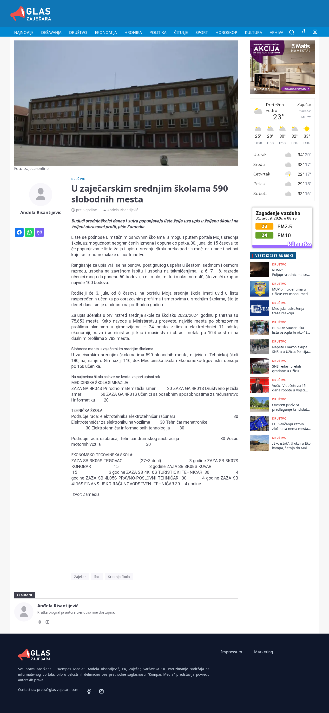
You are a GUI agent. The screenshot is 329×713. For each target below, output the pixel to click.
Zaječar (80, 576)
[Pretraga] (292, 32)
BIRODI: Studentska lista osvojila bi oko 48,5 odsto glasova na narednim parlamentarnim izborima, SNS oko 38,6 (291, 330)
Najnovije (23, 32)
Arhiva (276, 32)
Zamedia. (136, 226)
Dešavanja (51, 32)
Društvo (78, 32)
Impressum (231, 652)
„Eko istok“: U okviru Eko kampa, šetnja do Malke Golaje (291, 445)
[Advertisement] (231, 13)
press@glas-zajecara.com (57, 689)
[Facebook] (303, 32)
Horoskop (226, 32)
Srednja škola (119, 576)
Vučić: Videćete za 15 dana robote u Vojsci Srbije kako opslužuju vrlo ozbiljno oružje (289, 388)
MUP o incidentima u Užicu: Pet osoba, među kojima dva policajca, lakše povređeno (291, 291)
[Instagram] (315, 32)
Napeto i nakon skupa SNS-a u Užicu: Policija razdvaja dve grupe (290, 349)
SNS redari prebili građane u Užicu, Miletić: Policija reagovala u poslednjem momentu (290, 368)
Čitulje (181, 32)
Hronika (133, 32)
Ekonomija (106, 32)
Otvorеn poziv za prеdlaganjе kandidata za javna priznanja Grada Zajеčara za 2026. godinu (290, 407)
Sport (202, 32)
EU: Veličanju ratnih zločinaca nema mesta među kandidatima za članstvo (290, 426)
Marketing (263, 652)
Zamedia (91, 494)
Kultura (253, 32)
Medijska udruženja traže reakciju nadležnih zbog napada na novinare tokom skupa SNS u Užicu (291, 311)
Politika (158, 32)
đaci (97, 576)
